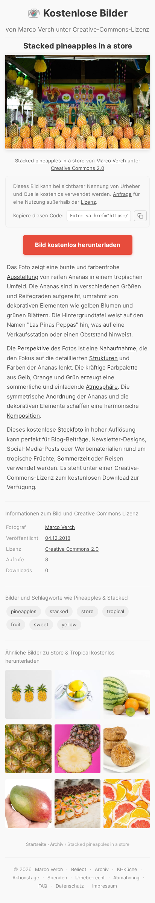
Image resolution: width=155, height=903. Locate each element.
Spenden (57, 877)
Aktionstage (25, 877)
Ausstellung (22, 276)
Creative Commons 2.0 (77, 168)
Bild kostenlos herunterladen (77, 244)
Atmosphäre (102, 386)
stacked (59, 611)
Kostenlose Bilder (85, 13)
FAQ (42, 886)
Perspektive (33, 348)
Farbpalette (122, 367)
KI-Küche (127, 869)
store (87, 611)
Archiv (57, 844)
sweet (41, 624)
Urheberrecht (90, 877)
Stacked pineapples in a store (50, 161)
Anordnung (61, 396)
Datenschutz (70, 886)
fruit (16, 624)
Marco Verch (111, 161)
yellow (69, 624)
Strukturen (103, 358)
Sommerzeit (73, 458)
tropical (115, 611)
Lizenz (88, 202)
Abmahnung (126, 877)
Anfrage (122, 194)
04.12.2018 (57, 538)
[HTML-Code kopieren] (140, 216)
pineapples (23, 611)
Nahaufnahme (117, 348)
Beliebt (79, 869)
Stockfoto (70, 429)
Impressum (104, 886)
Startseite (36, 844)
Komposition (23, 415)
